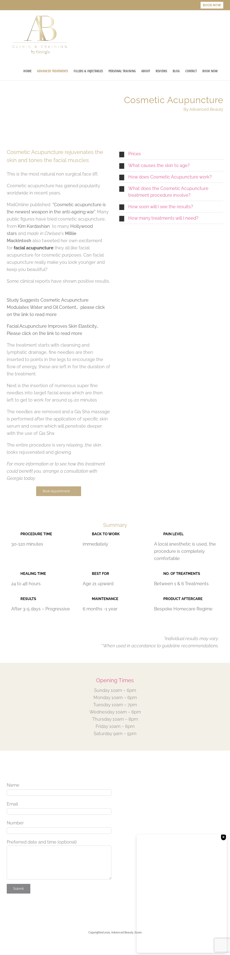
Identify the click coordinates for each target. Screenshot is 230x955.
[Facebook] (11, 910)
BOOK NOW (212, 5)
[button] (171, 153)
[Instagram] (22, 910)
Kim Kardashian (34, 226)
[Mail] (34, 910)
